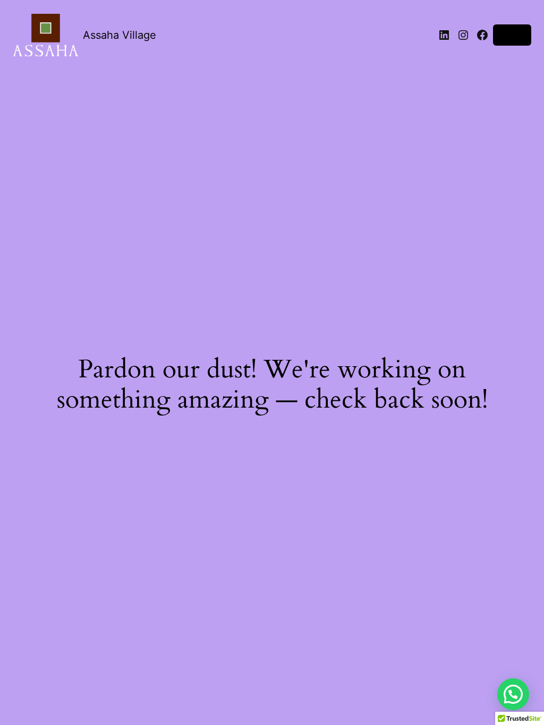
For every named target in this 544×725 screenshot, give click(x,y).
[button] (513, 694)
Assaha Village (119, 35)
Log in (512, 34)
